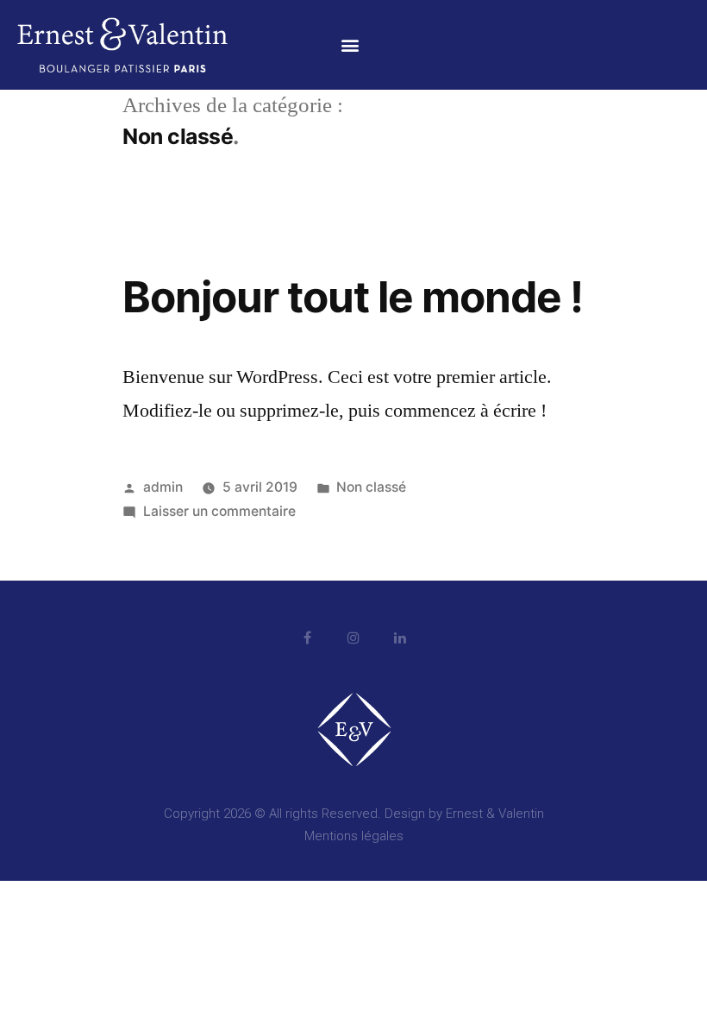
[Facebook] (307, 637)
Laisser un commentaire (219, 511)
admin (163, 487)
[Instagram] (353, 637)
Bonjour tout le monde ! (352, 297)
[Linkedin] (400, 637)
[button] (350, 45)
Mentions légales (354, 836)
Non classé (371, 487)
